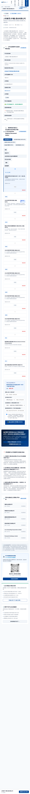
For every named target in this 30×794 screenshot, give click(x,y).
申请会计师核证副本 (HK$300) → (15, 441)
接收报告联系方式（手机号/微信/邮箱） (13, 408)
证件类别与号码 (8, 397)
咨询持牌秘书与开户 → (15, 621)
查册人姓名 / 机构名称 (10, 392)
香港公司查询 (7, 6)
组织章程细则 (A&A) (20, 145)
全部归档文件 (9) (7, 139)
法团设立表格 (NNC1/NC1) (9, 142)
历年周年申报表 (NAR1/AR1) (19, 139)
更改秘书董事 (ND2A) (8, 145)
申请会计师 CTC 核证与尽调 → (15, 600)
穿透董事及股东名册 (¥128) (15, 444)
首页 (11, 2)
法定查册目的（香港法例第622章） (12, 402)
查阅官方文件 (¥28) (24, 791)
